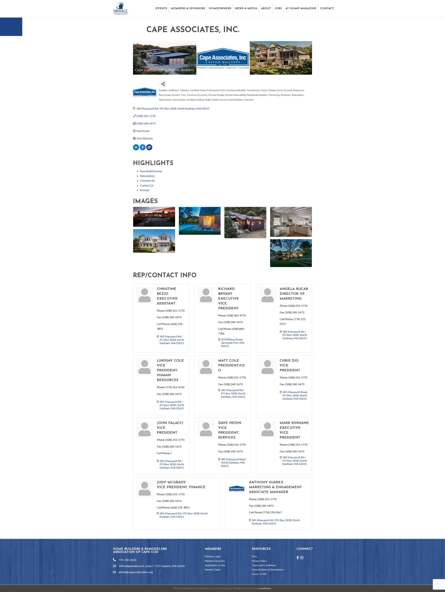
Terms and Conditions (264, 565)
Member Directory (215, 560)
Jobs (278, 8)
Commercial (147, 180)
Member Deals (213, 569)
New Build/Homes (151, 171)
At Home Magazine (300, 8)
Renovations (147, 175)
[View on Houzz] (149, 149)
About (266, 8)
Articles (144, 190)
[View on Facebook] (143, 149)
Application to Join (215, 565)
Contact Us (146, 185)
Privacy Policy (259, 560)
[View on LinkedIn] (136, 149)
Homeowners (220, 8)
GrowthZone (265, 588)
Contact (327, 8)
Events (161, 8)
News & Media (246, 8)
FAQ (254, 556)
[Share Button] (163, 84)
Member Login (212, 556)
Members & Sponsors (188, 8)
